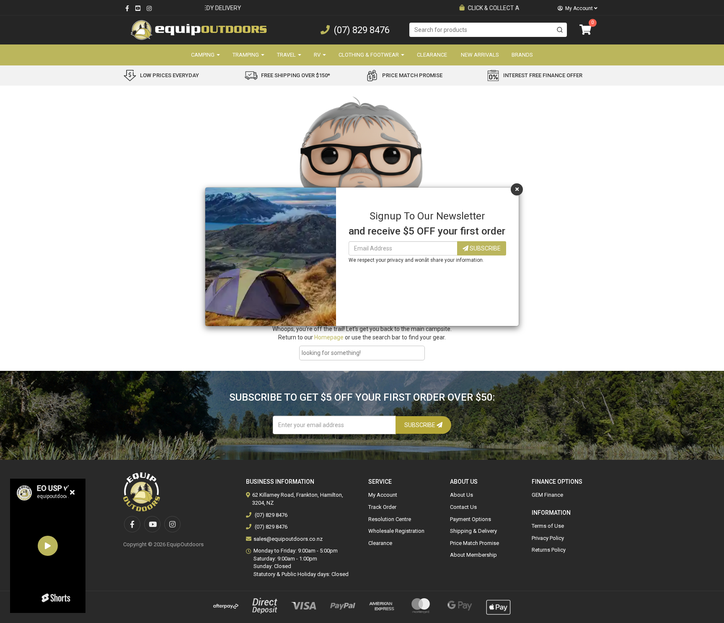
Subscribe (484, 248)
